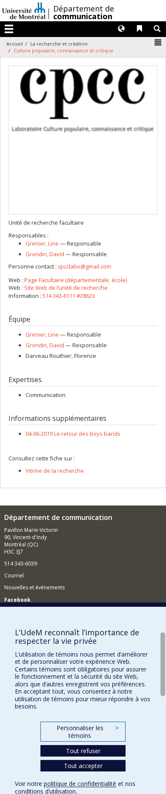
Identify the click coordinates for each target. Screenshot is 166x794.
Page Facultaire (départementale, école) (75, 280)
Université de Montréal (24, 10)
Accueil (14, 43)
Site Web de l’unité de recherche (66, 287)
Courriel (14, 575)
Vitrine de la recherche (55, 470)
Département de (83, 12)
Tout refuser (83, 751)
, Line (42, 243)
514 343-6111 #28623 (69, 296)
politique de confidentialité (80, 784)
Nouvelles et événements (34, 587)
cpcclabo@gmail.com (84, 266)
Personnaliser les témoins (88, 732)
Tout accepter (83, 766)
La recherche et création (59, 43)
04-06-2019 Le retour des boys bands (73, 433)
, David (45, 254)
